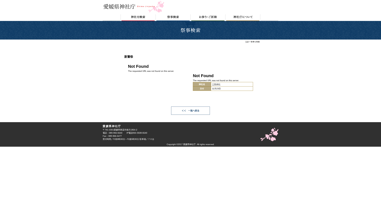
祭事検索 (173, 17)
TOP (247, 42)
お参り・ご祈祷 (207, 17)
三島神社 (216, 84)
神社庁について (242, 17)
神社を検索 (138, 17)
